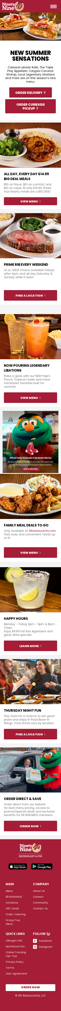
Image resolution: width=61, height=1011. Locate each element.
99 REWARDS (14, 897)
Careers (38, 897)
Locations (12, 903)
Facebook (45, 941)
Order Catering (16, 914)
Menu (9, 891)
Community (40, 903)
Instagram (45, 947)
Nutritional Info (15, 946)
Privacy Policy (15, 962)
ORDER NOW (29, 826)
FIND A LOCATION (29, 295)
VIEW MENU (29, 201)
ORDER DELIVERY (28, 92)
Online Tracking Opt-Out (16, 954)
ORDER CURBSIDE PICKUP (30, 106)
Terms (10, 968)
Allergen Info (14, 940)
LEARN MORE (29, 646)
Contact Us (40, 908)
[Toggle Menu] (54, 6)
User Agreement (16, 973)
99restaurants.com (42, 531)
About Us (39, 891)
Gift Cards (12, 908)
